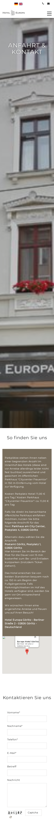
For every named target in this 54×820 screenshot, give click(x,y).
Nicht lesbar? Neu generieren (12, 817)
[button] (27, 652)
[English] (20, 4)
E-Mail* (11, 753)
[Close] (35, 636)
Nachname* (14, 726)
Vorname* (13, 712)
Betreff (11, 766)
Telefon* (12, 739)
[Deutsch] (16, 4)
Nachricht (13, 780)
